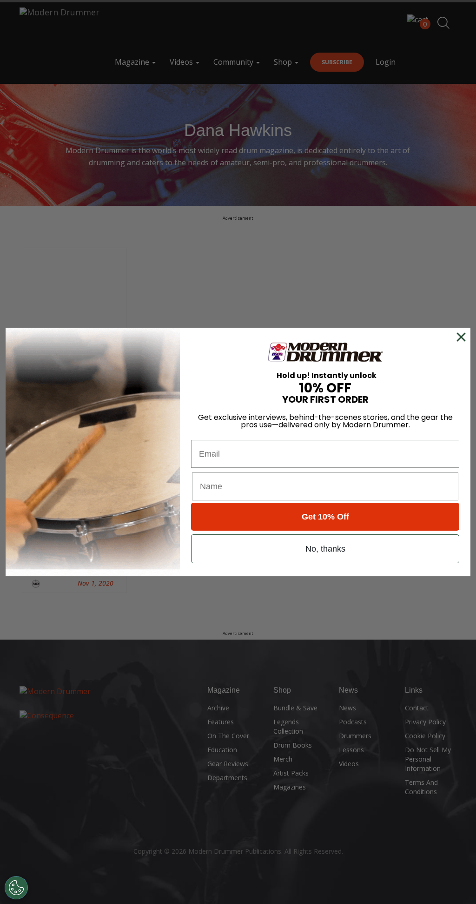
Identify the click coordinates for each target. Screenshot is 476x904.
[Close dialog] (463, 337)
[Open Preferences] (16, 887)
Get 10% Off (325, 516)
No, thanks (325, 548)
